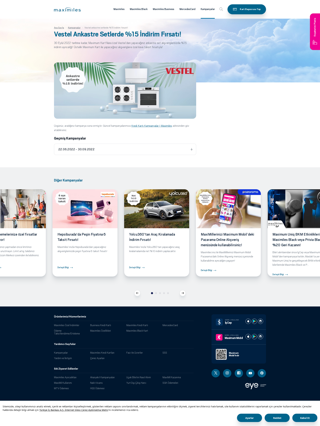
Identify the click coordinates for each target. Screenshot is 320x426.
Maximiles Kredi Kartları (102, 352)
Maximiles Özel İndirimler (66, 325)
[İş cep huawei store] (260, 321)
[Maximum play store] (254, 336)
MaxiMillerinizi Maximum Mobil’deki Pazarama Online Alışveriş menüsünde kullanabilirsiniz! (227, 239)
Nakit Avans (96, 382)
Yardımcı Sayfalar (65, 344)
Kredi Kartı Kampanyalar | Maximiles (151, 125)
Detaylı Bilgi (63, 267)
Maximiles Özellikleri (100, 330)
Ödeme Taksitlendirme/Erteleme (67, 332)
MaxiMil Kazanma (171, 377)
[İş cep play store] (254, 321)
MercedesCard (187, 9)
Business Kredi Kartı (100, 325)
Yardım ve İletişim (63, 358)
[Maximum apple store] (248, 336)
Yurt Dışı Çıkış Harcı (136, 382)
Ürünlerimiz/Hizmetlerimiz (70, 316)
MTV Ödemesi (61, 388)
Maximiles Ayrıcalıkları (65, 377)
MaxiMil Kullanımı (63, 382)
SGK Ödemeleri (170, 382)
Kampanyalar (208, 9)
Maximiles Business (163, 9)
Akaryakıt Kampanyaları (102, 377)
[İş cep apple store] (248, 321)
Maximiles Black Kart (137, 330)
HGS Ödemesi (97, 388)
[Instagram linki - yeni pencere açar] (227, 373)
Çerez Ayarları (97, 358)
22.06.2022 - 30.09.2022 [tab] (76, 149)
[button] (67, 9)
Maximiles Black (139, 9)
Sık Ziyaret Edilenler (66, 368)
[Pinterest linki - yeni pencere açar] (262, 373)
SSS (164, 352)
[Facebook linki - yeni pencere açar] (239, 373)
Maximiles (119, 9)
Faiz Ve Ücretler (134, 352)
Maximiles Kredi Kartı (137, 325)
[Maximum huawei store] (260, 336)
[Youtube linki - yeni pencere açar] (250, 373)
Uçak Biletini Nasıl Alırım (138, 377)
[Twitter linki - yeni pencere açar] (216, 373)
